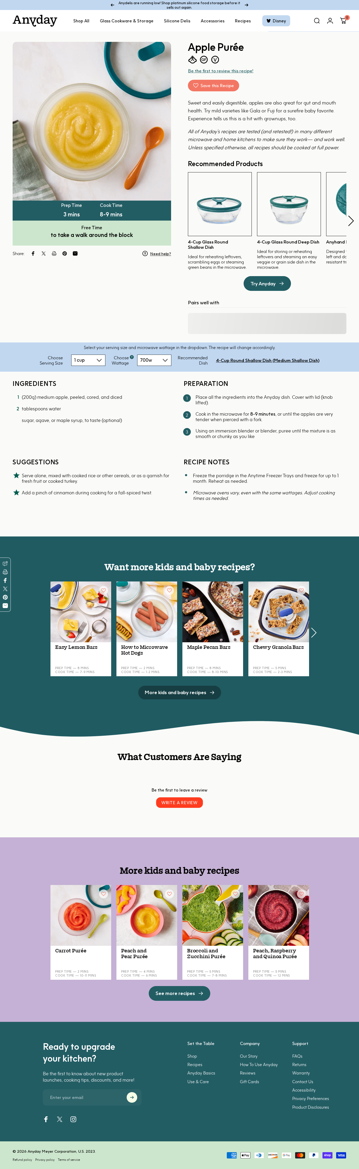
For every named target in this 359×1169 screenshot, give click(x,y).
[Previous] (112, 5)
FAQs (297, 1056)
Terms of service (69, 1160)
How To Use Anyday (259, 1064)
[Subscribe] (132, 1097)
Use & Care (198, 1081)
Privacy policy (45, 1160)
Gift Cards (249, 1081)
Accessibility (304, 1090)
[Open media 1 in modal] (92, 121)
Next (351, 221)
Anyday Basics (201, 1073)
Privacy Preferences (310, 1098)
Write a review (179, 802)
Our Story (249, 1056)
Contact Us (302, 1081)
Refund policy (22, 1160)
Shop (192, 1056)
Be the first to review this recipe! (220, 70)
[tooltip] (132, 357)
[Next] (246, 5)
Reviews (247, 1073)
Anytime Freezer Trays (271, 475)
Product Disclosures (310, 1107)
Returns (299, 1064)
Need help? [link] (160, 253)
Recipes (194, 1064)
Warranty (301, 1073)
